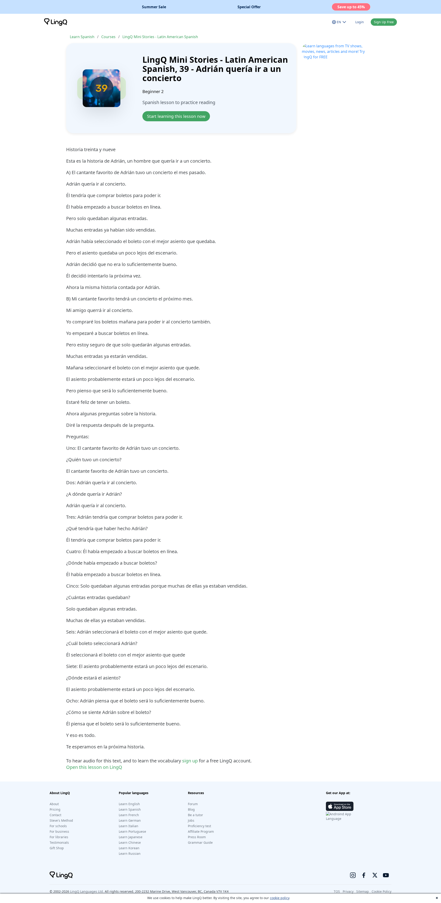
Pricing (55, 809)
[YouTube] (385, 875)
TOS (337, 891)
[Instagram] (352, 875)
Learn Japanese (130, 837)
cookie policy (279, 898)
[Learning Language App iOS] (339, 806)
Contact (55, 815)
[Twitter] (374, 875)
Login (359, 22)
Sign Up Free (384, 22)
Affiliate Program (201, 831)
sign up (190, 761)
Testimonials (59, 842)
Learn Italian (128, 826)
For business (59, 831)
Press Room (197, 837)
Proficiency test (199, 826)
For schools (58, 826)
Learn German (130, 820)
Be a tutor (195, 815)
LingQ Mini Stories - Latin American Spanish (160, 36)
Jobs (191, 820)
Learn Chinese (130, 842)
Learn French (129, 815)
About (54, 804)
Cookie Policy (381, 891)
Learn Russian (130, 853)
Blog (191, 809)
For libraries (59, 837)
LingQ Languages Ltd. (87, 891)
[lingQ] (55, 22)
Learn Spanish (82, 36)
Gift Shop (57, 848)
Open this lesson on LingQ (94, 767)
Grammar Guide (200, 842)
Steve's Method (61, 820)
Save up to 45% (351, 6)
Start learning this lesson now (176, 116)
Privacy (348, 891)
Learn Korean (129, 848)
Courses (108, 36)
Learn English (129, 804)
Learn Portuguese (132, 831)
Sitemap (362, 891)
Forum (193, 804)
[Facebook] (363, 875)
